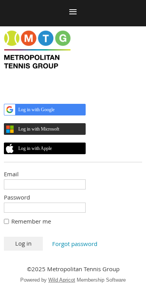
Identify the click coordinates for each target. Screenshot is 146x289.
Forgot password (74, 244)
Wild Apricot (61, 280)
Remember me (31, 221)
